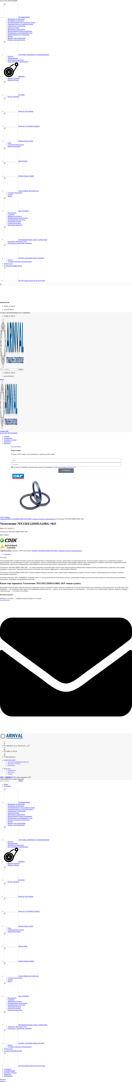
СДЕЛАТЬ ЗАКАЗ (6, 551)
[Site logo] (12, 367)
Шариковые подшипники (16, 19)
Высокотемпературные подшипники (20, 31)
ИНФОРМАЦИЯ (9, 760)
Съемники (11, 214)
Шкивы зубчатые (13, 80)
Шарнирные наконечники (16, 29)
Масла (10, 196)
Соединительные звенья (16, 144)
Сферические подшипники (17, 26)
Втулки (10, 36)
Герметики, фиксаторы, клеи (17, 241)
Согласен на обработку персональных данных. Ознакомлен (44, 467)
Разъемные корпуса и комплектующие (20, 24)
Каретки (10, 56)
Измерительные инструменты (17, 218)
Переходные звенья (14, 146)
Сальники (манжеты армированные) (20, 261)
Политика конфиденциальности (18, 762)
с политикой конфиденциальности (64, 467)
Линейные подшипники (16, 60)
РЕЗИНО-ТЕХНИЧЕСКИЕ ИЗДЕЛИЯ (19, 519)
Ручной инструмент (14, 223)
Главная (3, 519)
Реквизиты (11, 765)
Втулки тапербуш (13, 96)
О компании (12, 770)
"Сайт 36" (20, 779)
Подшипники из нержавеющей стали (20, 33)
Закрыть (2, 1081)
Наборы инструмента (15, 216)
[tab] (68, 554)
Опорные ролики (13, 27)
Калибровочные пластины (16, 220)
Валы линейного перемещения (18, 61)
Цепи (9, 143)
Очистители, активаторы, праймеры (20, 243)
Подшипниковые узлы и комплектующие (21, 22)
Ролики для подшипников (16, 40)
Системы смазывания (15, 192)
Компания (7, 769)
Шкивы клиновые (14, 78)
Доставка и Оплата (14, 764)
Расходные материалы (15, 225)
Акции (10, 774)
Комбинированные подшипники (18, 34)
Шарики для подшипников (17, 38)
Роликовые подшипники (16, 21)
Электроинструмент (14, 221)
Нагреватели (12, 213)
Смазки (10, 194)
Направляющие (13, 58)
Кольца (10, 260)
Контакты (11, 772)
